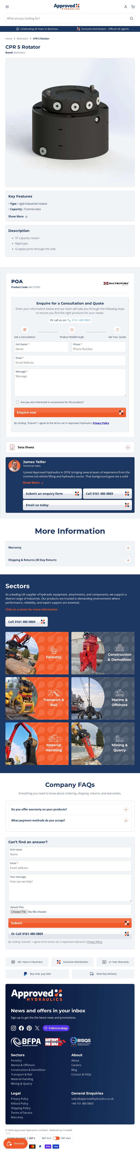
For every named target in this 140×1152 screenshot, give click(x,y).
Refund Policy (19, 1103)
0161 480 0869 (81, 320)
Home (8, 38)
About (75, 1060)
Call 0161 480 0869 (99, 494)
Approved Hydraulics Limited (30, 1130)
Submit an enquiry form (44, 494)
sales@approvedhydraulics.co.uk (92, 1099)
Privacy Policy (101, 423)
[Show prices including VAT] (56, 1138)
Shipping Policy (20, 1108)
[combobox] (70, 18)
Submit (16, 923)
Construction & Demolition (28, 1070)
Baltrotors (22, 38)
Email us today (37, 505)
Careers (76, 1065)
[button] (133, 7)
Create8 (67, 1130)
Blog (74, 1070)
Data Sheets (26, 447)
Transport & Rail (21, 1074)
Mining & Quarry (21, 1083)
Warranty (17, 1117)
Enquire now (26, 412)
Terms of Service (21, 1113)
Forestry (16, 1060)
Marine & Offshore (23, 1065)
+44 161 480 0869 (82, 1103)
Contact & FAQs (81, 1074)
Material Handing (22, 1079)
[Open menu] (7, 7)
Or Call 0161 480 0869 (27, 934)
